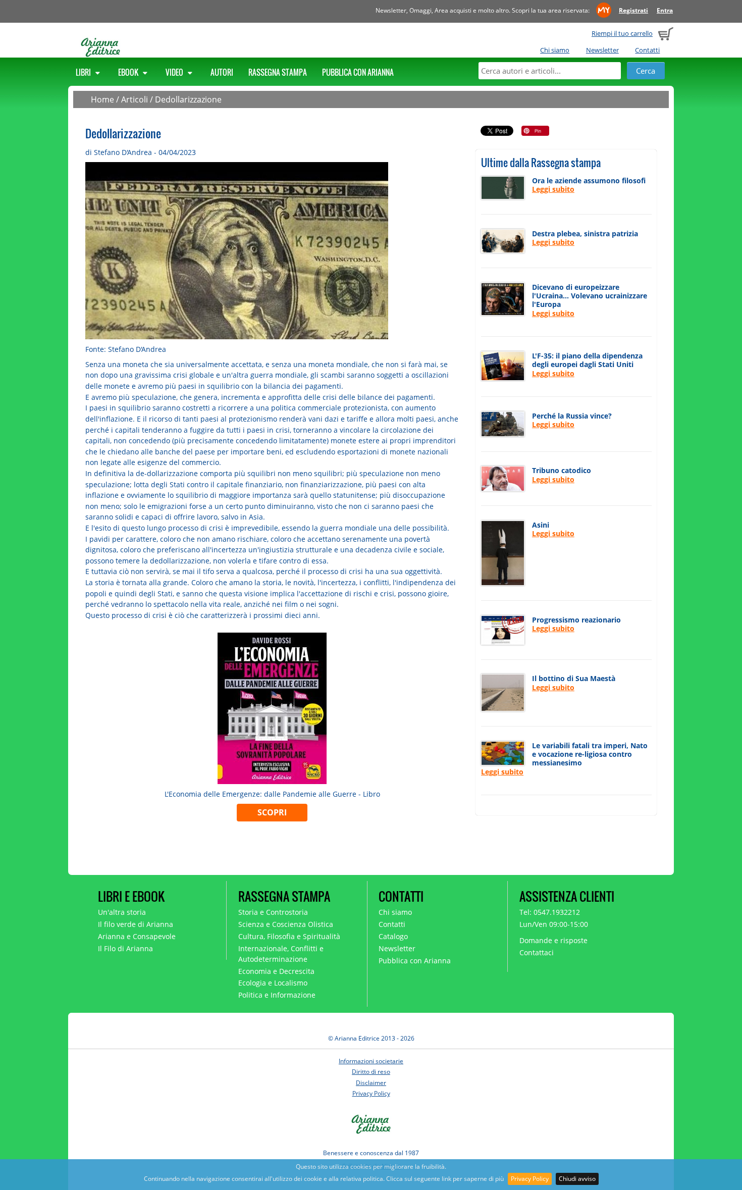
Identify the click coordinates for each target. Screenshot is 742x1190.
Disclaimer (371, 1082)
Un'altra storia (122, 912)
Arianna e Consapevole (137, 936)
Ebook (129, 72)
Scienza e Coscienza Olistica (285, 924)
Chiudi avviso (577, 1178)
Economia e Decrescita (276, 971)
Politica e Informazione (276, 995)
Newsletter (602, 50)
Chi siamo (554, 50)
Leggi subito (553, 189)
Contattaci (536, 952)
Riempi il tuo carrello (622, 33)
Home (102, 99)
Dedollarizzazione (188, 99)
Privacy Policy (530, 1178)
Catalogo (393, 936)
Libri (84, 72)
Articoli (134, 99)
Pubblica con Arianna (358, 72)
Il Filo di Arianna (125, 948)
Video (175, 72)
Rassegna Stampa (277, 72)
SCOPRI (272, 812)
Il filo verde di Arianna (135, 924)
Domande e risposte (553, 940)
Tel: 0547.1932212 (549, 912)
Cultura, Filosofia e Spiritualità (289, 936)
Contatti (647, 50)
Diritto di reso (371, 1071)
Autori (221, 72)
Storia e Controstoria (273, 912)
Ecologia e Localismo (272, 983)
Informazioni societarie (371, 1061)
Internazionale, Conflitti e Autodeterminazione (281, 954)
